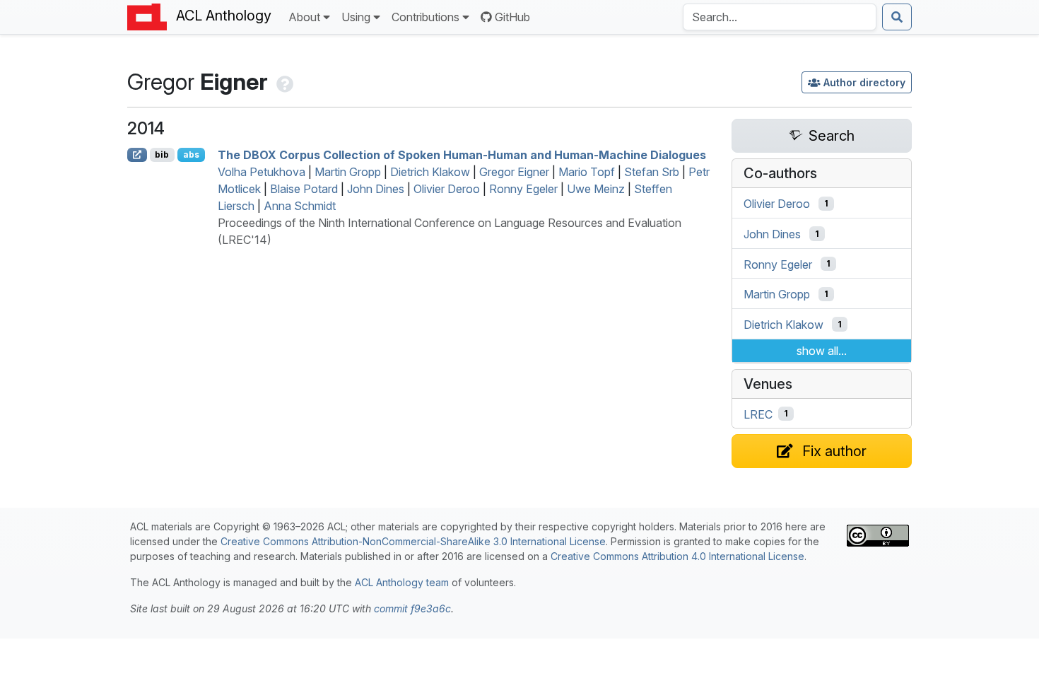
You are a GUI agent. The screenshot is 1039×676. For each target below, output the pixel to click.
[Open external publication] (137, 155)
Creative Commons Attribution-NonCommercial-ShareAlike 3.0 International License (413, 541)
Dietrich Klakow (430, 172)
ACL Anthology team (402, 582)
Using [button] (355, 17)
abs (191, 154)
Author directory (864, 82)
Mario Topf (586, 172)
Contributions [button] (425, 17)
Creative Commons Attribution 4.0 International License (677, 556)
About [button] (304, 17)
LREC (758, 414)
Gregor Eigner (514, 172)
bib (162, 154)
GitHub (512, 17)
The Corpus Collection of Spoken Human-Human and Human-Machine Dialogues (462, 155)
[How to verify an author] (283, 81)
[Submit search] (897, 17)
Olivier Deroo (446, 189)
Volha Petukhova (261, 172)
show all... (822, 351)
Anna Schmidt (300, 206)
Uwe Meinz (596, 189)
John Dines (375, 189)
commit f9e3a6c (412, 608)
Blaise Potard (304, 189)
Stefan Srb (651, 172)
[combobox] (779, 17)
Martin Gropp (348, 172)
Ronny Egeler (523, 189)
